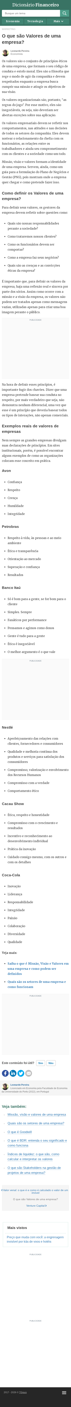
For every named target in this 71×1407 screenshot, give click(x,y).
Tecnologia (35, 21)
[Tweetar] (20, 1073)
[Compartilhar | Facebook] (5, 1073)
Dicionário (35, 5)
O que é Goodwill (20, 1132)
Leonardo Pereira (19, 1085)
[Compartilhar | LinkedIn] (13, 1073)
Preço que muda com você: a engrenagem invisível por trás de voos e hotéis (35, 1239)
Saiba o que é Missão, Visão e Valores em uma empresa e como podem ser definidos (38, 969)
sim (40, 1063)
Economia (13, 21)
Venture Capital (35, 1205)
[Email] (28, 1073)
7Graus (23, 1392)
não (51, 1063)
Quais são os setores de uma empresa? (36, 1123)
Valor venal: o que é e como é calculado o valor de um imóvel (35, 1191)
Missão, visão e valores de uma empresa (37, 1114)
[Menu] (64, 1392)
